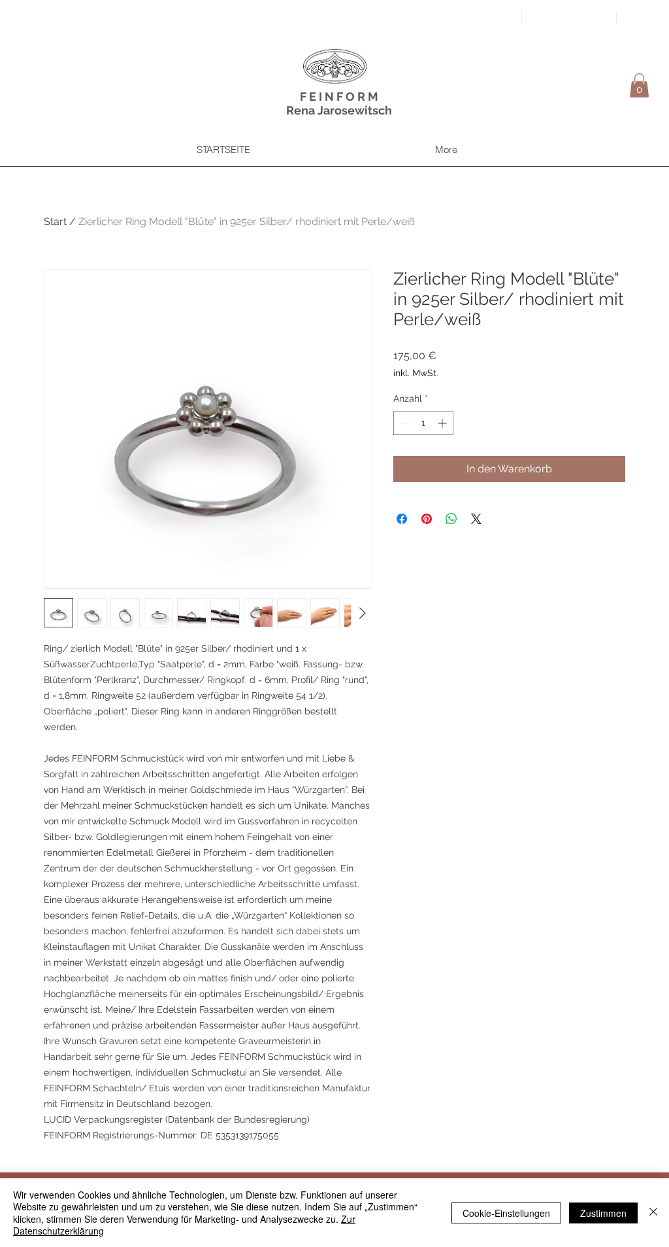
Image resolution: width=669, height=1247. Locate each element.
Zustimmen (603, 1213)
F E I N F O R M (339, 96)
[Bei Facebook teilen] (402, 519)
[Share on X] (476, 519)
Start (55, 221)
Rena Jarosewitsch (339, 110)
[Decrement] (403, 423)
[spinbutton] (423, 423)
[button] (639, 85)
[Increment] (443, 423)
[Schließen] (653, 1213)
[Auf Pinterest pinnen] (426, 519)
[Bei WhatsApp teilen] (451, 519)
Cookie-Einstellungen (506, 1213)
